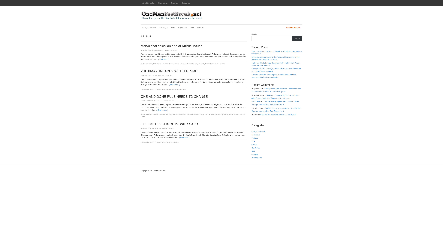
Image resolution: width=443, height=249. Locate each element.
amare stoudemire (167, 64)
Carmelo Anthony (179, 64)
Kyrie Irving (225, 114)
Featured (254, 138)
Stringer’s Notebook (293, 27)
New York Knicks (220, 64)
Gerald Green (195, 114)
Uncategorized (256, 157)
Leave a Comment (171, 50)
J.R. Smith (201, 64)
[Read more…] (163, 59)
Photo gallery (163, 3)
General (149, 64)
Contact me (186, 3)
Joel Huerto (255, 102)
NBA (192, 27)
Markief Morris (209, 64)
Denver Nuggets (167, 142)
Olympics (200, 27)
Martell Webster (234, 114)
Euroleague (163, 27)
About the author (148, 3)
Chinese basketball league (170, 89)
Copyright (174, 3)
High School (182, 27)
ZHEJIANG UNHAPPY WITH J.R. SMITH (170, 71)
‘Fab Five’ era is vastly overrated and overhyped (278, 115)
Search (254, 34)
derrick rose (178, 114)
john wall (218, 114)
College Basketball (149, 27)
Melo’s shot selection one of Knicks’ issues (171, 45)
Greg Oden (204, 114)
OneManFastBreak (172, 15)
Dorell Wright (186, 114)
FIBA (173, 27)
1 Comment (168, 75)
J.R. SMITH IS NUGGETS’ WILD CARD (169, 124)
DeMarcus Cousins (191, 64)
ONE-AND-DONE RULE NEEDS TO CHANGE (174, 96)
